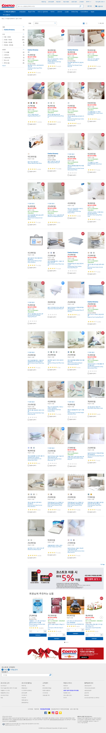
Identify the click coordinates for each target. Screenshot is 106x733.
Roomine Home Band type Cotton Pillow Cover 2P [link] (76, 119)
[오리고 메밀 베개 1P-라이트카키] (34, 103)
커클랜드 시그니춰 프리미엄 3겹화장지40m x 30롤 (37, 621)
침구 (17, 18)
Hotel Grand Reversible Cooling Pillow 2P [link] (75, 458)
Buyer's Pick (31, 11)
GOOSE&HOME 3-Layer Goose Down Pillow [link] (95, 113)
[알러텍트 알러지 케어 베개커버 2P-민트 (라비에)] (54, 352)
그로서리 (59, 11)
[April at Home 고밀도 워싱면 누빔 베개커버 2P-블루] (71, 540)
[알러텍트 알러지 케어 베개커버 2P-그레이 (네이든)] (51, 352)
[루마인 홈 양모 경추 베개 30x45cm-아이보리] (37, 494)
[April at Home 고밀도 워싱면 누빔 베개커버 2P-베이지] (69, 540)
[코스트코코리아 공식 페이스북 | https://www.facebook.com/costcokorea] (45, 713)
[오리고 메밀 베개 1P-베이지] (29, 103)
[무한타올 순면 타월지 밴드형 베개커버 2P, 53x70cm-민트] (89, 494)
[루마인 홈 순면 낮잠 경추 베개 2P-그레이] (94, 253)
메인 (3, 18)
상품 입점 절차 (87, 690)
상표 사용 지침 (74, 709)
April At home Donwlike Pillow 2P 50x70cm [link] (76, 310)
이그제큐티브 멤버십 (27, 690)
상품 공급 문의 (87, 685)
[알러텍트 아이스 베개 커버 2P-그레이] (31, 540)
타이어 (52, 11)
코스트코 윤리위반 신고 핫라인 (91, 697)
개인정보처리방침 (45, 709)
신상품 (67, 11)
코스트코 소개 (5, 683)
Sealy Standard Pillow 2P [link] (54, 162)
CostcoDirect (84, 11)
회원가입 (24, 685)
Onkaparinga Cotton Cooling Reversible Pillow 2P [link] (74, 267)
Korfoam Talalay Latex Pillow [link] (54, 546)
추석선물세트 (6, 15)
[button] (81, 6)
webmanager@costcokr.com (57, 719)
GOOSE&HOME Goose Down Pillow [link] (95, 164)
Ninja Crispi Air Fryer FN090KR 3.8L (75, 624)
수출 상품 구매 (46, 695)
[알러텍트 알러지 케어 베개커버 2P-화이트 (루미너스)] (59, 352)
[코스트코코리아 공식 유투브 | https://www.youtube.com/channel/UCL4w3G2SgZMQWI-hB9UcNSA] (56, 713)
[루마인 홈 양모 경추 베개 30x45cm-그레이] (34, 494)
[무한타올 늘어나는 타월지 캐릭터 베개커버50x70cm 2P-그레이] (51, 494)
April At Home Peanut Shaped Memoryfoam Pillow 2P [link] (75, 363)
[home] (8, 6)
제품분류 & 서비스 (5, 693)
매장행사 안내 (66, 693)
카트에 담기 (38, 635)
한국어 (88, 1)
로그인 (90, 6)
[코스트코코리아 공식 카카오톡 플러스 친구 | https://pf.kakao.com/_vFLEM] (49, 713)
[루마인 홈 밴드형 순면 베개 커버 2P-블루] (69, 103)
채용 (2, 697)
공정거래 (86, 693)
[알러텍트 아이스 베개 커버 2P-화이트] (34, 540)
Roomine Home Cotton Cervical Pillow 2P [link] (95, 267)
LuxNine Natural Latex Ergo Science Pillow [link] (74, 212)
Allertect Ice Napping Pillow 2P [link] (55, 216)
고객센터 (45, 683)
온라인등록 (24, 693)
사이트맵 (30, 709)
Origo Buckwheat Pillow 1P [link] (34, 116)
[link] (36, 45)
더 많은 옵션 (71, 154)
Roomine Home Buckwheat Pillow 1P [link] (56, 116)
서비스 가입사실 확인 (82, 722)
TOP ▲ (102, 564)
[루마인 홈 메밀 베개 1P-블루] (49, 103)
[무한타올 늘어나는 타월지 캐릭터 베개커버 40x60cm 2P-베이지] (69, 494)
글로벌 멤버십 (25, 702)
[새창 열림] (3, 724)
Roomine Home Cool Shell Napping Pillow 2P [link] (34, 316)
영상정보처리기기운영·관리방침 (60, 709)
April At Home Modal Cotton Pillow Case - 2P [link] (55, 459)
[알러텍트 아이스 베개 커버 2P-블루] (29, 540)
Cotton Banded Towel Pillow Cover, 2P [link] (94, 505)
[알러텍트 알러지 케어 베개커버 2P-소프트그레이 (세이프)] (57, 352)
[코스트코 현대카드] (66, 588)
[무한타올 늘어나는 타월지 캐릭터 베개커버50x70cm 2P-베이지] (49, 494)
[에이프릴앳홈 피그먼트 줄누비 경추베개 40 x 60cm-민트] (34, 448)
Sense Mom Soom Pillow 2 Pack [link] (95, 408)
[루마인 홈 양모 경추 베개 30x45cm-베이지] (29, 494)
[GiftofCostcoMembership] (66, 658)
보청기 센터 (66, 688)
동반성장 (86, 695)
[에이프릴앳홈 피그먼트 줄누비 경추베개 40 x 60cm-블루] (29, 448)
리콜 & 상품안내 (46, 690)
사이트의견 (45, 693)
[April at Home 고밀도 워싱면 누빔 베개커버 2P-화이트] (77, 540)
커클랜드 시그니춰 (5, 690)
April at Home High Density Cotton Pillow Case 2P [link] (76, 551)
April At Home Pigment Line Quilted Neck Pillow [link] (34, 459)
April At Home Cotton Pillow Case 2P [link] (56, 264)
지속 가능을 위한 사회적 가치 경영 (9, 688)
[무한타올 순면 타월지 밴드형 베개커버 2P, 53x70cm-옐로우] (91, 494)
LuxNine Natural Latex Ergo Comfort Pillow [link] (54, 62)
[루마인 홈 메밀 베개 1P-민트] (54, 103)
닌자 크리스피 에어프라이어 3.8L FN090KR (74, 621)
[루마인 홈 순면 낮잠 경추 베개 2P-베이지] (89, 253)
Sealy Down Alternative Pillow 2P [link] (55, 308)
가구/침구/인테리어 (10, 18)
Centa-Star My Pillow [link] (93, 60)
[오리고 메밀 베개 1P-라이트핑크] (37, 103)
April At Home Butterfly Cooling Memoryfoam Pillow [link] (95, 367)
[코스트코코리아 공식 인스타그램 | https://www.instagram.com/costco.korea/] (53, 713)
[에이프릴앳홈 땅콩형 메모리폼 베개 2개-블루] (69, 352)
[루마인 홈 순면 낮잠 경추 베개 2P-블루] (91, 253)
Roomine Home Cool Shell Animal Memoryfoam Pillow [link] (76, 169)
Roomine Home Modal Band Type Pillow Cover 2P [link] (36, 413)
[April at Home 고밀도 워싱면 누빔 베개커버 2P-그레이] (74, 540)
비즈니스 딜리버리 (43, 11)
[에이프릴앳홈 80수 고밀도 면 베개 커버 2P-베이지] (49, 253)
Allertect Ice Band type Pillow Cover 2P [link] (35, 68)
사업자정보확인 (12, 721)
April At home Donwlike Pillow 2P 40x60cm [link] (96, 456)
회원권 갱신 (24, 688)
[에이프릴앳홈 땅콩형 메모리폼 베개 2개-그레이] (74, 352)
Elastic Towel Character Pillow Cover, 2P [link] (55, 505)
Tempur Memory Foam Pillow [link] (35, 163)
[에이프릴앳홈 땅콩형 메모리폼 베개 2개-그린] (71, 352)
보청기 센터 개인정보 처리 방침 (71, 690)
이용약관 (36, 709)
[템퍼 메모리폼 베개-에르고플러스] (29, 154)
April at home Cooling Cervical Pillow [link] (35, 218)
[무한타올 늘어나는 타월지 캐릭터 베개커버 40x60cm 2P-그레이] (71, 494)
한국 (102, 1)
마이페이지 (24, 695)
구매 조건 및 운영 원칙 (89, 688)
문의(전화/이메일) (47, 688)
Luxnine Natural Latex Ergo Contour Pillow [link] (54, 410)
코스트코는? (4, 685)
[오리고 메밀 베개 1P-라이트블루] (31, 103)
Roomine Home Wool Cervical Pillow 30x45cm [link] (35, 505)
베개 (20, 18)
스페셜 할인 (22, 11)
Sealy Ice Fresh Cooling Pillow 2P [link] (95, 317)
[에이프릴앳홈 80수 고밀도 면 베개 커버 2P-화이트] (57, 253)
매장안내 (65, 685)
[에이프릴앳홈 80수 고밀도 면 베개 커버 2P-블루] (51, 253)
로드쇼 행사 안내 (67, 695)
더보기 (4, 65)
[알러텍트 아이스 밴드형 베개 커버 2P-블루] (29, 52)
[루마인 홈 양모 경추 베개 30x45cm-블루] (31, 494)
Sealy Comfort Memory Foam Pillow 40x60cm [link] (35, 261)
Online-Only (74, 11)
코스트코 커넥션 (4, 695)
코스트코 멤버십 (27, 683)
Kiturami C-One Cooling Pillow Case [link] (95, 215)
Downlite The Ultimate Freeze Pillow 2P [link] (75, 65)
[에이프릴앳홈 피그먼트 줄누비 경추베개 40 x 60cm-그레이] (31, 448)
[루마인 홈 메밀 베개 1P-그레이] (51, 103)
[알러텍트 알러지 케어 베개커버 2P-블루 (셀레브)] (49, 352)
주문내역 (24, 697)
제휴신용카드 (25, 700)
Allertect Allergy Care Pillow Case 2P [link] (56, 363)
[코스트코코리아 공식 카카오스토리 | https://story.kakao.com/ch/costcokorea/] (60, 713)
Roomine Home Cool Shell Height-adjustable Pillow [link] (76, 413)
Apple (92, 11)
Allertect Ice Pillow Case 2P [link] (34, 549)
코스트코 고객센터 (8, 667)
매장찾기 (5, 672)
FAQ (44, 685)
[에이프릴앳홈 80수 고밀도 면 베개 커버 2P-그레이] (54, 253)
